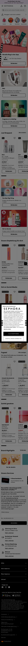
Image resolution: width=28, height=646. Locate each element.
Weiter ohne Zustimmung (9, 306)
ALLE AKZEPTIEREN (13, 333)
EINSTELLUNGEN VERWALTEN (13, 338)
